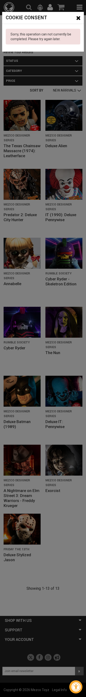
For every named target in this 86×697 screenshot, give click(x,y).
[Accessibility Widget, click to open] (75, 686)
